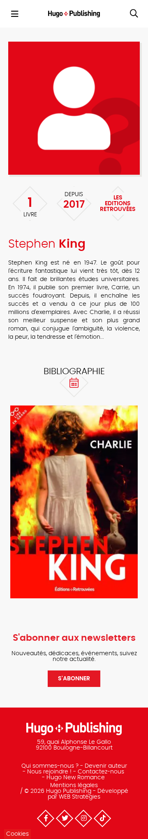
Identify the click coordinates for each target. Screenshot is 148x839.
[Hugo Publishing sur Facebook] (45, 818)
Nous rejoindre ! (49, 772)
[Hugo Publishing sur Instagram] (83, 818)
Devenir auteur (106, 766)
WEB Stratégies (79, 797)
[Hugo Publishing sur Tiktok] (102, 818)
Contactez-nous (101, 772)
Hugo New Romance (75, 777)
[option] (74, 501)
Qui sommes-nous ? (50, 766)
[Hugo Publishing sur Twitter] (64, 818)
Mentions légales (74, 785)
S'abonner (74, 679)
